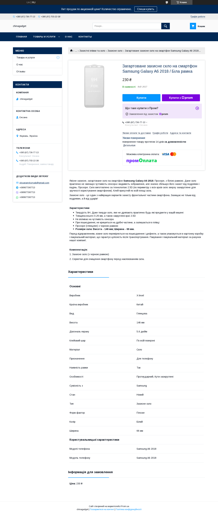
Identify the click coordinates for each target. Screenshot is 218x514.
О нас (68, 36)
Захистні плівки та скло (92, 50)
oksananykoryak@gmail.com (34, 182)
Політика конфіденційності (129, 509)
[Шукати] (165, 26)
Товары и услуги (44, 36)
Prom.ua (125, 506)
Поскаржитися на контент (102, 509)
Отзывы (20, 71)
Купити (141, 97)
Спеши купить (145, 9)
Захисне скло (115, 50)
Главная (21, 36)
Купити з (175, 97)
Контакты (85, 36)
